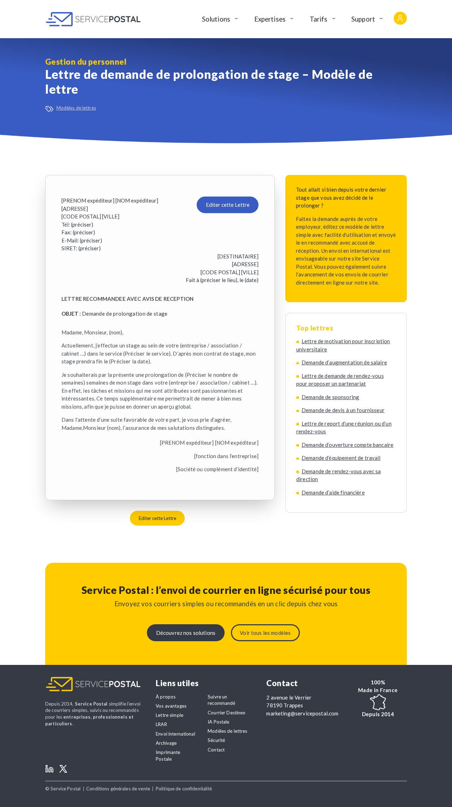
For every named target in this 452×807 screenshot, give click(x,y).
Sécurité (216, 740)
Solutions (216, 19)
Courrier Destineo (226, 712)
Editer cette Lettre (228, 204)
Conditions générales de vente (118, 788)
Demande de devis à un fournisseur (343, 410)
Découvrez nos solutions (185, 633)
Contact (216, 750)
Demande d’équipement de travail (341, 458)
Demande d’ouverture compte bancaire (347, 444)
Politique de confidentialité (184, 788)
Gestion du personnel (85, 61)
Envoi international (175, 734)
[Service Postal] (93, 19)
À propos (166, 697)
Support (363, 19)
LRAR (161, 724)
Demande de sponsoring (330, 397)
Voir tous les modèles (265, 633)
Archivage (166, 743)
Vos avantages (171, 706)
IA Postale (218, 722)
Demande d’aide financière (333, 492)
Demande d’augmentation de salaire (344, 362)
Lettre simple (169, 715)
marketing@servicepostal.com (302, 713)
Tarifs (319, 19)
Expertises (270, 19)
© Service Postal (63, 788)
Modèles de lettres (76, 108)
